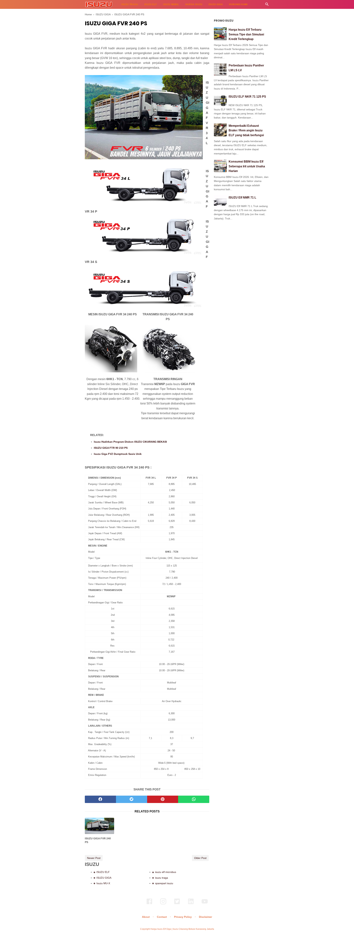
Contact (162, 916)
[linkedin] (191, 904)
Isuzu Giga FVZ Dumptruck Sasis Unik (118, 453)
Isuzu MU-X (103, 883)
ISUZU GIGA (216, 4)
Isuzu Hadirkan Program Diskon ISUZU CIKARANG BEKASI (130, 441)
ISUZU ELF (150, 4)
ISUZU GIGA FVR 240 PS (98, 840)
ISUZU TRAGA (129, 4)
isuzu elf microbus (165, 872)
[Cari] (267, 5)
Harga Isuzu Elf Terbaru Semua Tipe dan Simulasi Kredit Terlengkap (246, 34)
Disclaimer (205, 916)
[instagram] (163, 904)
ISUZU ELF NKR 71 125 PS (247, 96)
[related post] (99, 826)
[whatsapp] (193, 799)
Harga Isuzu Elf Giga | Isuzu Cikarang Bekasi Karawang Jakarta (182, 929)
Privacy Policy (183, 916)
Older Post (200, 858)
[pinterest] (162, 799)
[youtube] (204, 904)
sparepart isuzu (164, 883)
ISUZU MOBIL (171, 4)
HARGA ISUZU (193, 4)
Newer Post (93, 858)
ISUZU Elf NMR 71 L (242, 197)
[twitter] (131, 799)
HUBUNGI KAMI (238, 4)
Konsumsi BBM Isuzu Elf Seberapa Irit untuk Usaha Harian (247, 166)
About (146, 916)
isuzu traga (161, 877)
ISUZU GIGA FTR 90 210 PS (111, 447)
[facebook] (100, 799)
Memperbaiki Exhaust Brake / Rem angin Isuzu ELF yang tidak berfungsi (246, 130)
